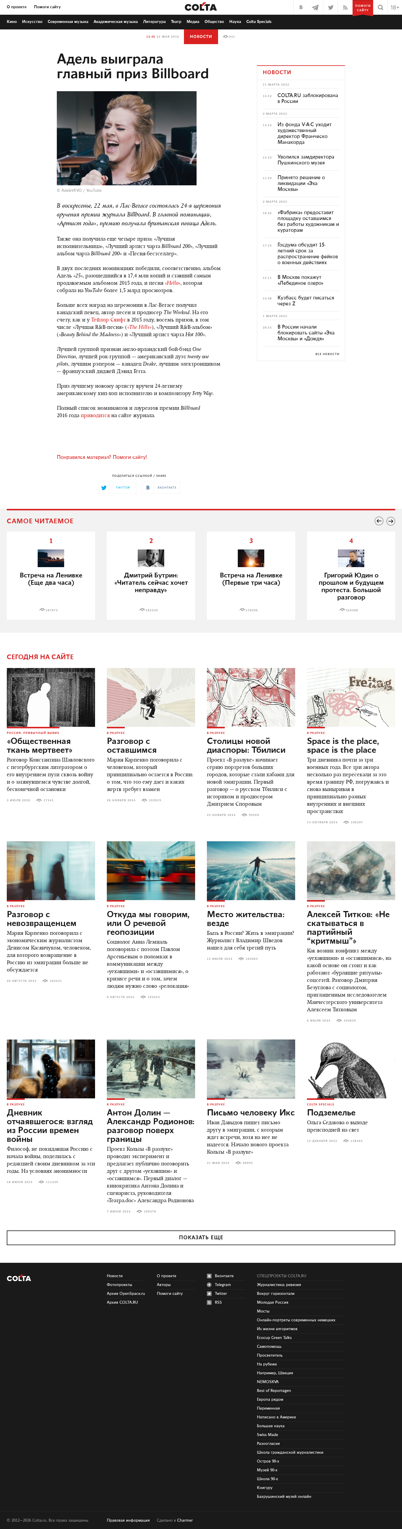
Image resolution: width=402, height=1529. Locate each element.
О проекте (16, 7)
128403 (356, 1141)
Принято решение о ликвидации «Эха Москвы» (301, 183)
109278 (150, 1211)
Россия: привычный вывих (33, 733)
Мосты (263, 1311)
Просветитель (270, 1355)
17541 (49, 800)
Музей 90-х (267, 1470)
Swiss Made (267, 1435)
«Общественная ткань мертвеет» (40, 746)
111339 (52, 1182)
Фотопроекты (119, 1285)
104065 (252, 958)
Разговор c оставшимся (132, 746)
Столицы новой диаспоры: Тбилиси (246, 746)
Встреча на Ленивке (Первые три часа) (251, 579)
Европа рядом (270, 1400)
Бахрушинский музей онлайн (284, 1497)
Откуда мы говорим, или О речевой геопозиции (148, 923)
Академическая (116, 22)
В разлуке (116, 733)
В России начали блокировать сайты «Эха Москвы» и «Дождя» (306, 333)
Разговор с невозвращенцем (42, 919)
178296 (252, 610)
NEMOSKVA (268, 1382)
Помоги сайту (47, 7)
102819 (155, 800)
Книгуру (265, 1488)
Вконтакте (224, 1276)
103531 (56, 981)
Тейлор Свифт (108, 320)
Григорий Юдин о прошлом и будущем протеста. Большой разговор (351, 586)
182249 (152, 610)
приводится (95, 416)
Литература (154, 22)
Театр (176, 22)
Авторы (164, 1285)
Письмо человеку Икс (251, 1113)
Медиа (193, 22)
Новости (201, 37)
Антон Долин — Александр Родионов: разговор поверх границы (151, 1126)
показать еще (201, 1237)
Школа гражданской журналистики (290, 1452)
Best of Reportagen (274, 1391)
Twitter (221, 1294)
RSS (218, 1302)
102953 (154, 997)
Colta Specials (259, 22)
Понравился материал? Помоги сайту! (102, 457)
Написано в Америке (276, 1417)
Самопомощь (269, 1347)
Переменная (268, 1408)
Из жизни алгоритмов (277, 1329)
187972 (52, 610)
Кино (12, 22)
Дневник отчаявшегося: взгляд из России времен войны (50, 1126)
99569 (254, 815)
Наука (235, 22)
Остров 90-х (268, 1461)
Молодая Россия (272, 1302)
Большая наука (271, 1426)
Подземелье (331, 1113)
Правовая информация (128, 1520)
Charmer (185, 1520)
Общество (214, 22)
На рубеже (267, 1364)
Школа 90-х (267, 1479)
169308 (352, 610)
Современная (68, 22)
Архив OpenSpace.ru (126, 1294)
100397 (357, 822)
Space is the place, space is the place (343, 746)
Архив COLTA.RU (122, 1302)
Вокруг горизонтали (276, 1294)
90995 (248, 1163)
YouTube (94, 191)
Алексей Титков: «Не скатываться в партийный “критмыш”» (348, 928)
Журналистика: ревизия (279, 1285)
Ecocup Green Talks (274, 1338)
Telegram (223, 1285)
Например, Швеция (275, 1373)
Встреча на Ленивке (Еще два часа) (51, 579)
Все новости (327, 354)
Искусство (32, 22)
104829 (350, 1020)
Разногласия (268, 1444)
